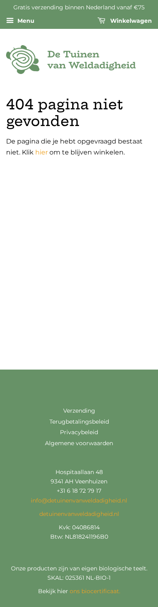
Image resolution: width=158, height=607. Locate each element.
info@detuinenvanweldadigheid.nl (79, 500)
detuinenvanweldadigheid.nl (79, 514)
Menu (25, 20)
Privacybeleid (79, 432)
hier (41, 152)
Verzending (79, 410)
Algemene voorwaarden (79, 443)
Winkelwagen (130, 20)
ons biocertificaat (94, 591)
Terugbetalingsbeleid (79, 421)
